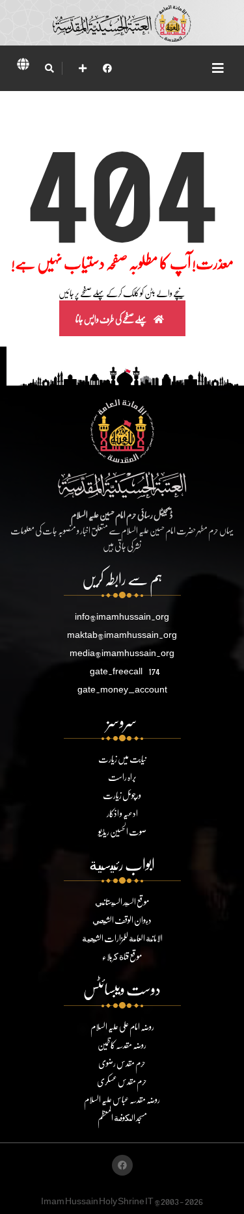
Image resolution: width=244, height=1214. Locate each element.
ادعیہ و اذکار (122, 813)
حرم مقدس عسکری (122, 1081)
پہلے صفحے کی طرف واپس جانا (111, 319)
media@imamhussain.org (122, 652)
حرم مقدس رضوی (122, 1063)
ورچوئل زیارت (122, 795)
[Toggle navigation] (218, 68)
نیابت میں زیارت (122, 758)
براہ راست (122, 776)
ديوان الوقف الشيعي (122, 919)
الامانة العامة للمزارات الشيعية (122, 938)
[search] (49, 68)
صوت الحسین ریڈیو (122, 831)
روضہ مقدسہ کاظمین (122, 1044)
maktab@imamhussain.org (122, 634)
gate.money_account (122, 689)
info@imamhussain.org (122, 616)
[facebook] (107, 68)
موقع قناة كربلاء (122, 956)
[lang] (23, 66)
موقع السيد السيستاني (122, 901)
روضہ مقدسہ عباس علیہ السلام (122, 1099)
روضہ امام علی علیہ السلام (122, 1026)
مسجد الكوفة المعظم (122, 1117)
